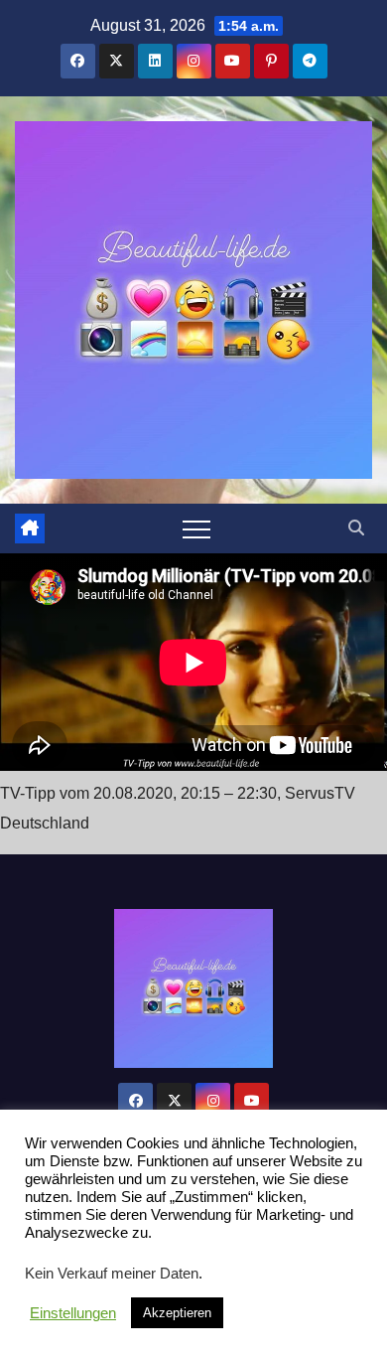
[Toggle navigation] (196, 528)
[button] (356, 528)
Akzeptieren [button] (177, 1312)
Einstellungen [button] (73, 1313)
